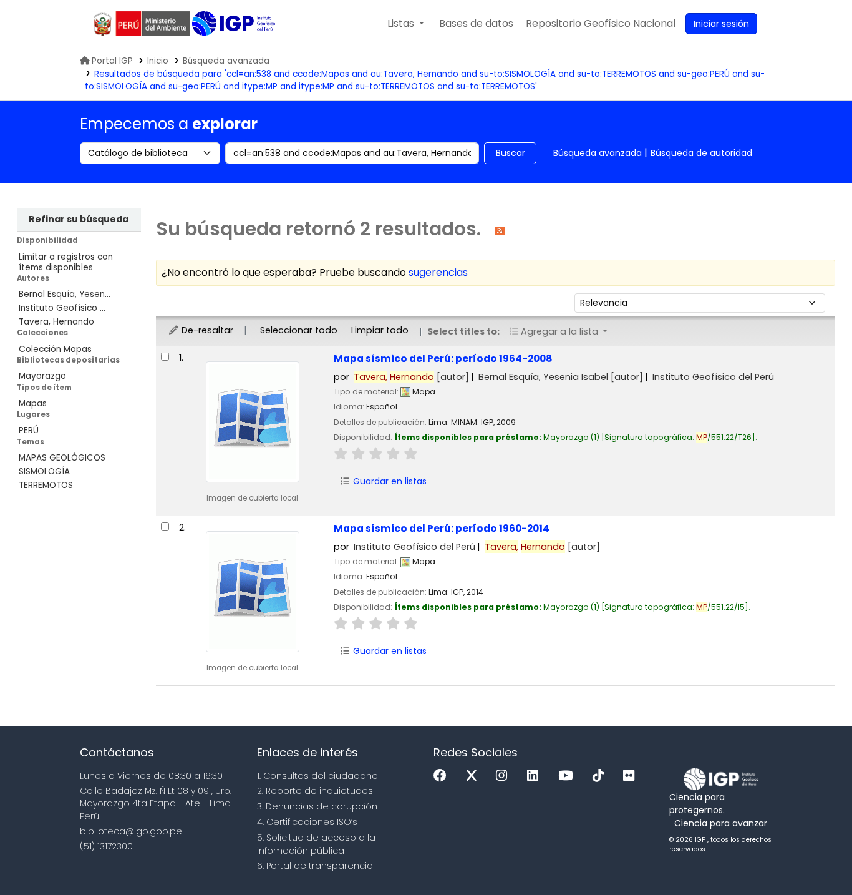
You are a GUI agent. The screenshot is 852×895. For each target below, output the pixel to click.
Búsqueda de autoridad (701, 153)
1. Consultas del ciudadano (317, 776)
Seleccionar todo (298, 330)
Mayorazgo (42, 376)
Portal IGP (112, 61)
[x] (475, 776)
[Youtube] (568, 776)
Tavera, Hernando (56, 322)
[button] (405, 23)
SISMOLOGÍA (44, 471)
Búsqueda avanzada (226, 61)
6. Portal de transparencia (315, 865)
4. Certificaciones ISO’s (307, 822)
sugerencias (438, 272)
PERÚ (29, 430)
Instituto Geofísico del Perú (713, 377)
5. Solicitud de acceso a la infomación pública (316, 844)
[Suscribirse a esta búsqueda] (500, 230)
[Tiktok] (601, 776)
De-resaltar (206, 330)
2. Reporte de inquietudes (315, 791)
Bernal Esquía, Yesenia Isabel (560, 377)
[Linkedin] (536, 776)
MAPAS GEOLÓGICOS (62, 458)
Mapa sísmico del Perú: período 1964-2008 (443, 358)
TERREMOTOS (46, 485)
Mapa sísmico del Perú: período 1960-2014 (441, 528)
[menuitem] (600, 23)
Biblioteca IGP (235, 23)
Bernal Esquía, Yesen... (64, 294)
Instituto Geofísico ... (62, 308)
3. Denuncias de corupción (317, 806)
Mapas (33, 403)
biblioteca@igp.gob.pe (131, 831)
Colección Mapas (55, 349)
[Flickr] (632, 776)
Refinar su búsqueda (78, 219)
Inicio (157, 61)
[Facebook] (443, 776)
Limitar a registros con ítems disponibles (66, 262)
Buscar (510, 153)
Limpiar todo (380, 330)
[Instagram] (504, 776)
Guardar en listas (389, 481)
